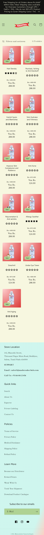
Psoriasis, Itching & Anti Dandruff (32, 70)
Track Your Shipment (13, 488)
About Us (8, 397)
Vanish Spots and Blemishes (12, 118)
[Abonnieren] (37, 512)
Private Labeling (11, 408)
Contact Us (9, 414)
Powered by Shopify (28, 534)
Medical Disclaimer (12, 443)
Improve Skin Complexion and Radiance (11, 168)
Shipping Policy (10, 448)
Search (7, 391)
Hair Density (12, 69)
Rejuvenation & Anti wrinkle (11, 218)
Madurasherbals (19, 534)
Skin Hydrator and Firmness (32, 118)
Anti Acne (32, 166)
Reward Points (10, 477)
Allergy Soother (32, 217)
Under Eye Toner (32, 265)
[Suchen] (35, 25)
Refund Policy (10, 454)
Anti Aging (11, 312)
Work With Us (10, 483)
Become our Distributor (14, 471)
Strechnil (11, 265)
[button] (3, 25)
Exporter (8, 402)
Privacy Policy (10, 437)
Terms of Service (11, 431)
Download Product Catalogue (16, 494)
